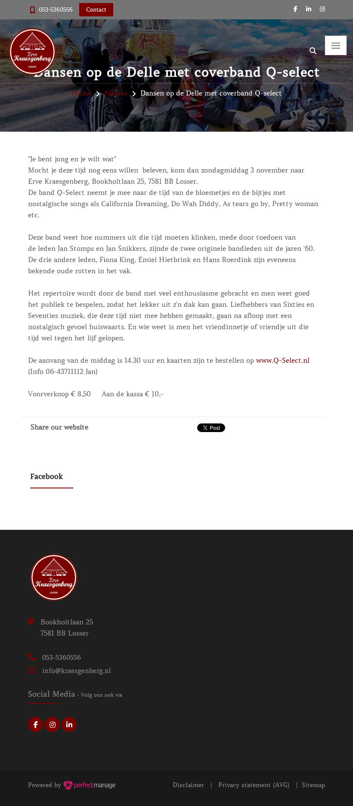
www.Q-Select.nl (283, 360)
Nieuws (115, 93)
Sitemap (313, 785)
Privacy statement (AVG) (254, 785)
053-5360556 (56, 9)
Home (81, 93)
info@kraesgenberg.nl (76, 671)
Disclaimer (188, 785)
